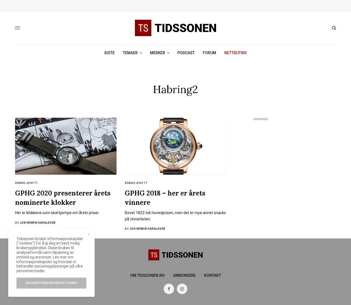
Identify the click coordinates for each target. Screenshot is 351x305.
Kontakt (212, 275)
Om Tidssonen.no (147, 275)
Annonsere (184, 275)
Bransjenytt (26, 183)
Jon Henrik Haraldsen (38, 222)
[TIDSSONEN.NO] (175, 28)
